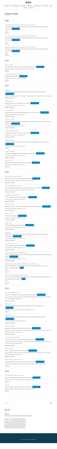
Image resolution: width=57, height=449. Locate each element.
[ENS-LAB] (28, 2)
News (51, 5)
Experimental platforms (18, 5)
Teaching (45, 5)
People (25, 7)
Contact (31, 7)
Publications (37, 5)
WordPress (34, 439)
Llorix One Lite (23, 439)
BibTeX (7, 33)
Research (7, 5)
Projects (30, 5)
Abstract (7, 98)
